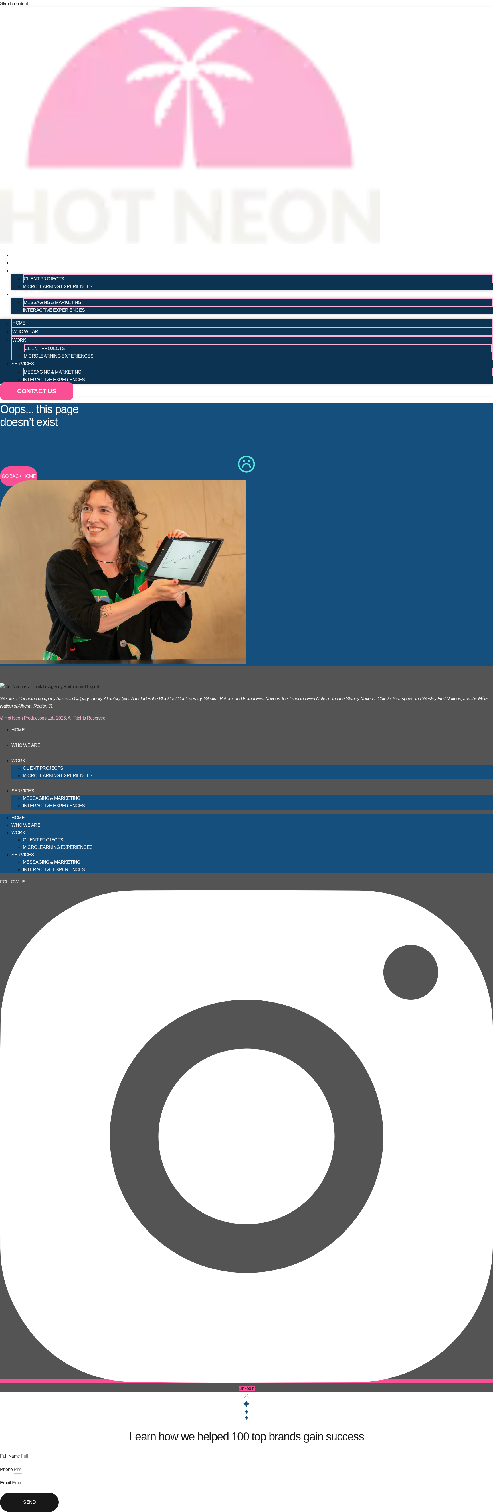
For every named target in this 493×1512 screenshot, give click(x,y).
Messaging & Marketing (52, 302)
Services (27, 293)
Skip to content (14, 3)
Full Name (10, 1456)
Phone (7, 1469)
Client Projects (44, 278)
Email (6, 1482)
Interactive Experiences (54, 310)
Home (21, 254)
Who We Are (32, 262)
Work (21, 270)
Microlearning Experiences (58, 286)
